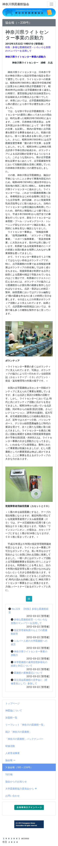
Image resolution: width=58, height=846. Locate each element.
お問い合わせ (12, 795)
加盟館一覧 (11, 717)
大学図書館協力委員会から (20, 788)
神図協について (13, 710)
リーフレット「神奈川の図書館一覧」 (25, 724)
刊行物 (8, 774)
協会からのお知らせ (16, 781)
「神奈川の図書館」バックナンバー (24, 738)
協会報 (9, 760)
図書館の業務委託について (28, 672)
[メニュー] (51, 4)
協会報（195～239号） (20, 767)
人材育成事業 (12, 753)
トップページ (12, 703)
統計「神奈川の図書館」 (18, 731)
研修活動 (10, 746)
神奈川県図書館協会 (15, 4)
